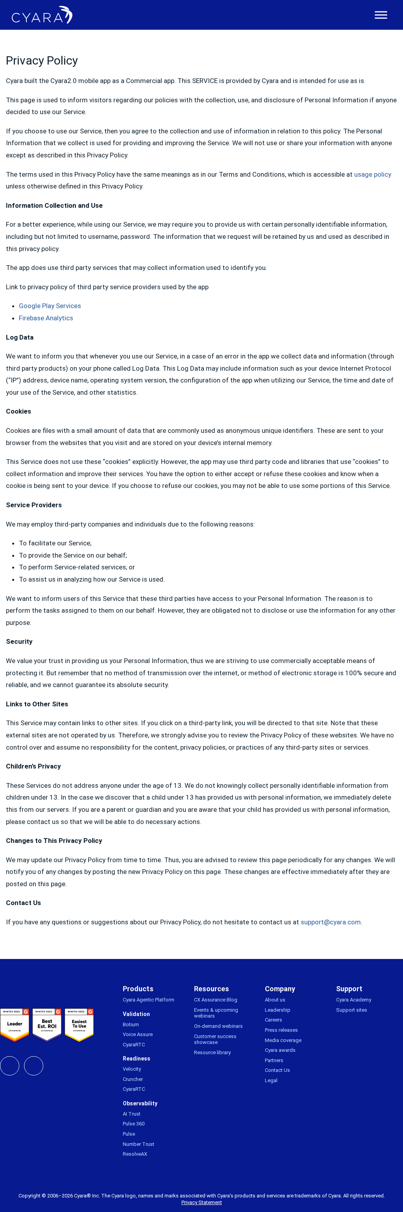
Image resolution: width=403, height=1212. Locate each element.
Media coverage (283, 1040)
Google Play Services (50, 306)
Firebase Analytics (46, 318)
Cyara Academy (353, 1000)
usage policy (372, 174)
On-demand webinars (218, 1026)
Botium (131, 1024)
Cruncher (133, 1079)
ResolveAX (135, 1154)
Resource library (212, 1052)
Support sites (351, 1010)
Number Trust (138, 1144)
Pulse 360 (133, 1124)
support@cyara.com (331, 922)
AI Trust (131, 1114)
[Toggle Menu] (381, 15)
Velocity (132, 1069)
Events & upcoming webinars (216, 1013)
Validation (136, 1014)
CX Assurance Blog (215, 1000)
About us (275, 1000)
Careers (273, 1020)
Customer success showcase (215, 1039)
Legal (271, 1080)
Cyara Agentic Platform (148, 1000)
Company (280, 989)
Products (138, 989)
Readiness (136, 1058)
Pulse (129, 1134)
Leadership (277, 1010)
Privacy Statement (201, 1202)
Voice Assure (138, 1034)
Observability (140, 1103)
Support (349, 989)
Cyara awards (280, 1050)
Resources (211, 989)
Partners (274, 1060)
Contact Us (277, 1070)
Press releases (281, 1030)
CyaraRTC (134, 1045)
